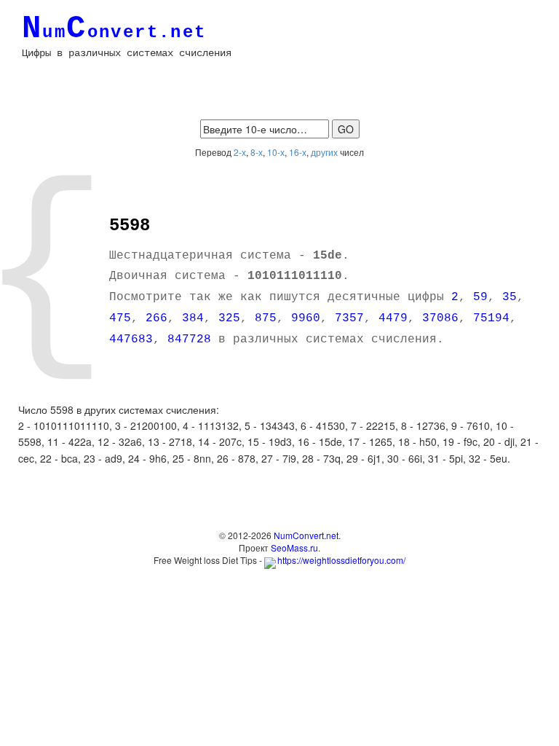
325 (229, 318)
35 (509, 297)
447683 (131, 339)
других (324, 152)
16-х (297, 152)
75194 (491, 318)
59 (480, 297)
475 (120, 318)
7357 (349, 318)
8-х (256, 152)
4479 (393, 318)
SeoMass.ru (294, 547)
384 (193, 318)
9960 (305, 318)
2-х (240, 152)
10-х (276, 152)
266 (156, 318)
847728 (189, 339)
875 (266, 318)
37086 (440, 318)
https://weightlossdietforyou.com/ (341, 560)
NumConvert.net (306, 535)
